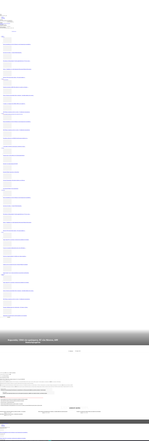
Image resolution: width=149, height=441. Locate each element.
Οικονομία (5, 79)
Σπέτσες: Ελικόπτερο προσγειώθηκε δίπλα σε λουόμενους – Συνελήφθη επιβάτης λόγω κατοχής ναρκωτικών (52, 411)
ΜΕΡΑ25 (14, 114)
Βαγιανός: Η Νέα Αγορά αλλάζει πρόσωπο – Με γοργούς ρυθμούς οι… (14, 77)
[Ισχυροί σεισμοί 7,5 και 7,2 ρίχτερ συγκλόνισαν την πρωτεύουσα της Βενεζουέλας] (7, 271)
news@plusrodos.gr (5, 423)
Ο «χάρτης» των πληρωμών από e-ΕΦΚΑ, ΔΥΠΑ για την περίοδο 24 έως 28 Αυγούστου (88, 411)
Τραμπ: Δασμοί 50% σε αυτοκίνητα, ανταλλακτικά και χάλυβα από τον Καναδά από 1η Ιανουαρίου (12, 400)
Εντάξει (50, 440)
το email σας (8, 26)
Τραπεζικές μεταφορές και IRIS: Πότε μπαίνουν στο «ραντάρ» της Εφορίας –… (15, 87)
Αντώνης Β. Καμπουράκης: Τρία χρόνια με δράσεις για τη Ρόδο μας (14, 180)
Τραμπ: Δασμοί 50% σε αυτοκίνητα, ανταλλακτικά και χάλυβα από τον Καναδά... (13, 438)
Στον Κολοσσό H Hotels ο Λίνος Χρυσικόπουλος (10, 188)
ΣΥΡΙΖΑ (22, 114)
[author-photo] (2, 415)
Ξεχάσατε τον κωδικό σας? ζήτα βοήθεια (5, 23)
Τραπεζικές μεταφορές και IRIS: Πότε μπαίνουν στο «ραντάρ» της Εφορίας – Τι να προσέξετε (12, 403)
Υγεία (7, 79)
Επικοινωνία (3, 17)
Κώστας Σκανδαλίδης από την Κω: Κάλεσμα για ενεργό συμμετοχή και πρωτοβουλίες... (14, 432)
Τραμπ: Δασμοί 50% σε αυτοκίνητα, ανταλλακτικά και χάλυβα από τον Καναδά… (16, 239)
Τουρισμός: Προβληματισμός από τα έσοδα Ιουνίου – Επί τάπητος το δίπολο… (15, 307)
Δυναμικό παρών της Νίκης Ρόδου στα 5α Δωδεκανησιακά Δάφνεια (13, 155)
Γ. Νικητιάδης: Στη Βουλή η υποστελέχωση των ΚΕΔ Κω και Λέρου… (14, 146)
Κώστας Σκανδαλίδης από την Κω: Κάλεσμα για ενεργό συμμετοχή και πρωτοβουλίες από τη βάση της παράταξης (14, 399)
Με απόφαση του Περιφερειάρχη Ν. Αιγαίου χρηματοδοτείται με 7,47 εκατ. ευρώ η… (16, 214)
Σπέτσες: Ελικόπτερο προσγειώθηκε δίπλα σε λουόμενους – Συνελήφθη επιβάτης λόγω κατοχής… (18, 95)
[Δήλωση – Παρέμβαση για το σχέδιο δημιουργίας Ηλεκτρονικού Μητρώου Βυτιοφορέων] (7, 67)
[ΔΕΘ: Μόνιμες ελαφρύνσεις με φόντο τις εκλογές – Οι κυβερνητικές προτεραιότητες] (7, 110)
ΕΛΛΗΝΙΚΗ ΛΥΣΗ (6, 114)
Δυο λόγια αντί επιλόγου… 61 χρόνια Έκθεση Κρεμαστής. (12, 52)
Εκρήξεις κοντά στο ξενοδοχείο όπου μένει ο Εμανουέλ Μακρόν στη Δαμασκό (15, 264)
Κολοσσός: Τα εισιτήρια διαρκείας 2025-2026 (10, 163)
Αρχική (2, 36)
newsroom (5, 415)
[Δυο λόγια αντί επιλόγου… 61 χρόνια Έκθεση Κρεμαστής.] (7, 204)
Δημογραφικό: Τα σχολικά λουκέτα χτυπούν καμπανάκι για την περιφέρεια (15, 315)
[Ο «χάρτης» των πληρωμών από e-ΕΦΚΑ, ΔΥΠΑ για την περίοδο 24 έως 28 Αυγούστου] (7, 102)
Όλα (3, 79)
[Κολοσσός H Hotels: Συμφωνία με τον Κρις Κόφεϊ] (7, 170)
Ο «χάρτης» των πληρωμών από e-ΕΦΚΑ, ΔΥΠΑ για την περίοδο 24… (14, 103)
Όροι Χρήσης (3, 18)
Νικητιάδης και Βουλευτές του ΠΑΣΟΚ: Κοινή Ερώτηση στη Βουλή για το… (15, 138)
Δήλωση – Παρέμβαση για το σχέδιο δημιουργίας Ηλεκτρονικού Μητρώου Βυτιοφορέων (17, 69)
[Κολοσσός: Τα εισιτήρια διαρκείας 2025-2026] (7, 162)
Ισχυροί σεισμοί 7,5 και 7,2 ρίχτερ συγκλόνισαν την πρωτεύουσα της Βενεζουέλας (16, 272)
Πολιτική (3, 113)
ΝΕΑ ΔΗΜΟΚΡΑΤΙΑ (18, 114)
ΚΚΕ (12, 114)
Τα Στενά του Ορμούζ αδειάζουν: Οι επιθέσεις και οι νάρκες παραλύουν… (14, 256)
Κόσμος (3, 232)
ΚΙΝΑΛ (10, 114)
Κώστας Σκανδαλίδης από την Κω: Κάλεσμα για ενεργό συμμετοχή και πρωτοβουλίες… (17, 44)
